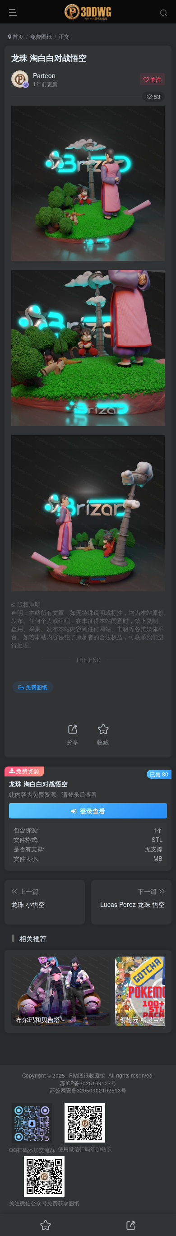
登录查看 (91, 810)
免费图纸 (41, 36)
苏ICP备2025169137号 (88, 1083)
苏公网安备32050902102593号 (88, 1090)
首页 (17, 36)
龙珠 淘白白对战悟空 (49, 58)
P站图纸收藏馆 (87, 1075)
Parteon (44, 75)
